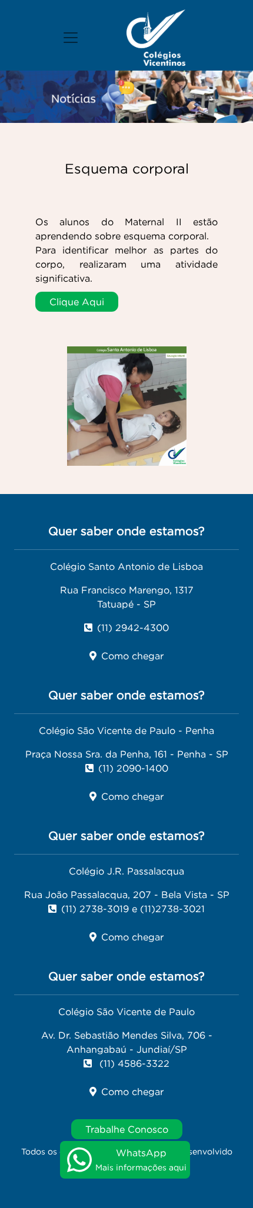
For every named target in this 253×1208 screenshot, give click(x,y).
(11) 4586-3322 (132, 1063)
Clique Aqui (76, 301)
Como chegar (132, 655)
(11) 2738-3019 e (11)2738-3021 (133, 908)
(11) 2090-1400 (133, 768)
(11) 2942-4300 (133, 627)
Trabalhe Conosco (126, 1129)
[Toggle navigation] (70, 37)
